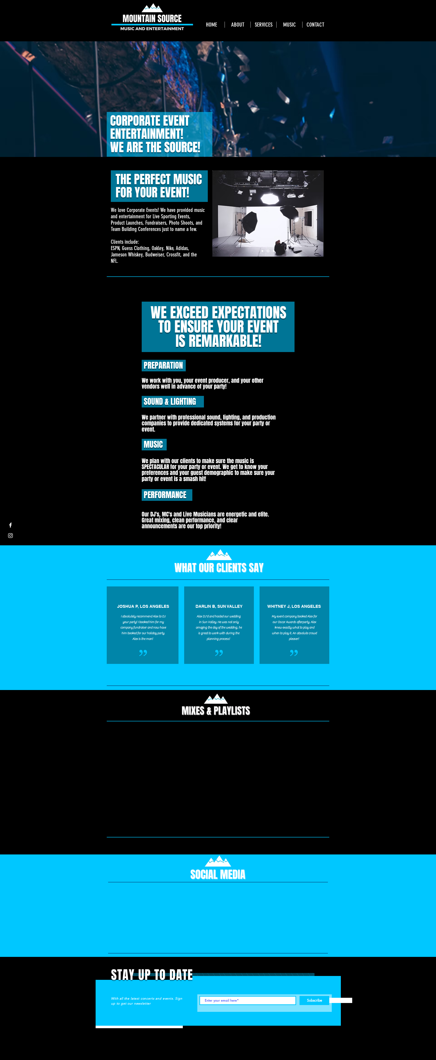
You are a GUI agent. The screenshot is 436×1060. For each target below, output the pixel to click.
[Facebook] (10, 525)
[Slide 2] (268, 251)
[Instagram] (10, 535)
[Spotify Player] (149, 779)
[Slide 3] (274, 251)
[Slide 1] (262, 251)
